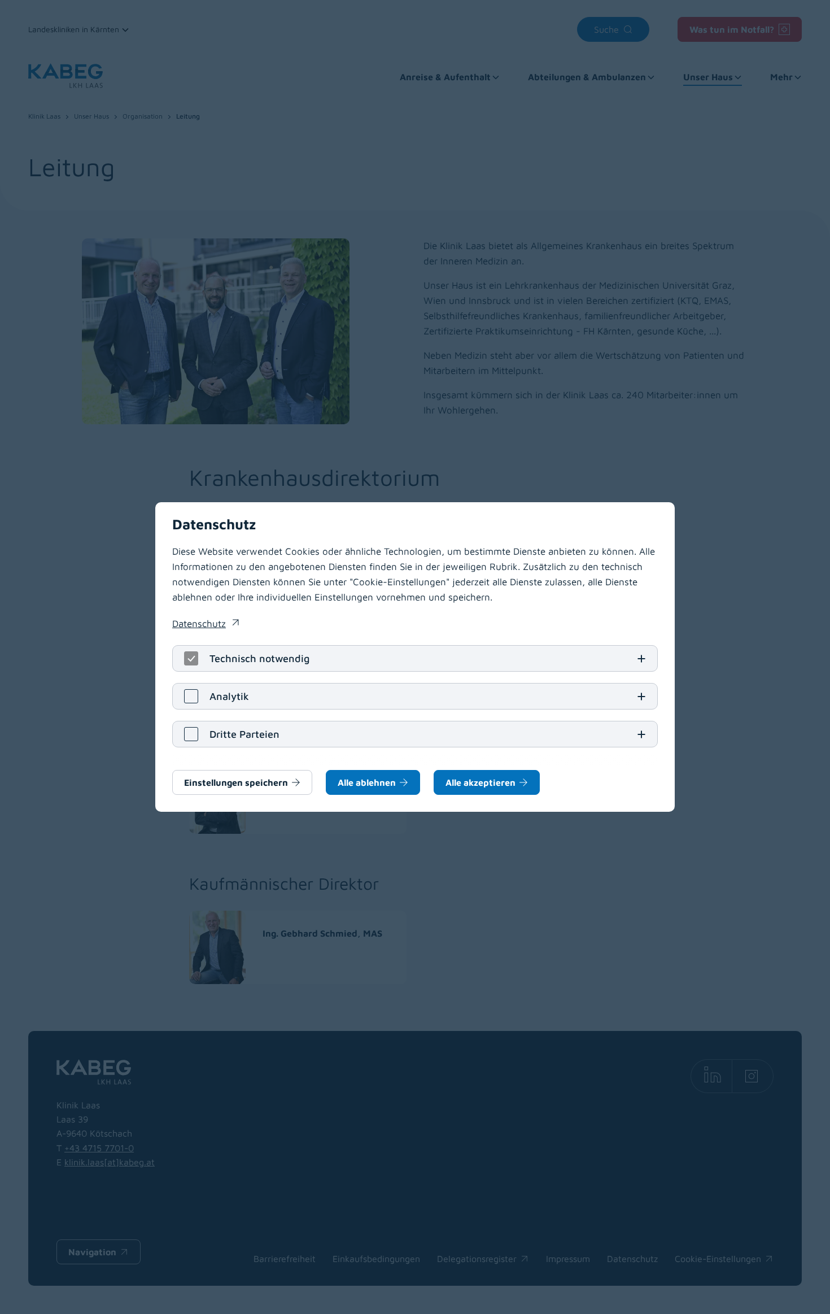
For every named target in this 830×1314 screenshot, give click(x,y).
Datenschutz (205, 625)
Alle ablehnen (367, 782)
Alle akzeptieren (480, 782)
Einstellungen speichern (236, 782)
